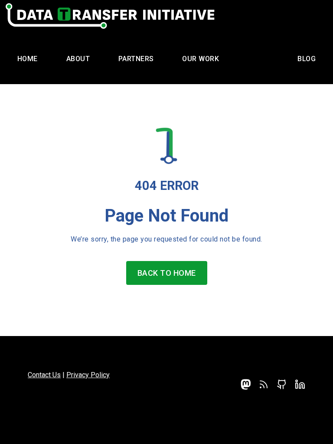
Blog (306, 59)
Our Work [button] (200, 59)
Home (27, 59)
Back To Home (166, 273)
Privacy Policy (88, 375)
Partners (136, 59)
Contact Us (44, 375)
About (78, 59)
